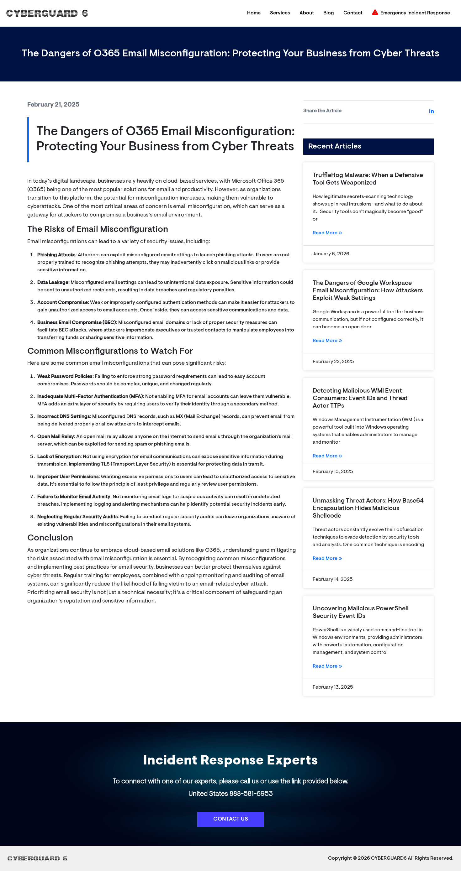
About (306, 13)
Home (254, 13)
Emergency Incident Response (415, 13)
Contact (353, 13)
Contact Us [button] (230, 819)
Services (280, 13)
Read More (325, 233)
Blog (328, 13)
